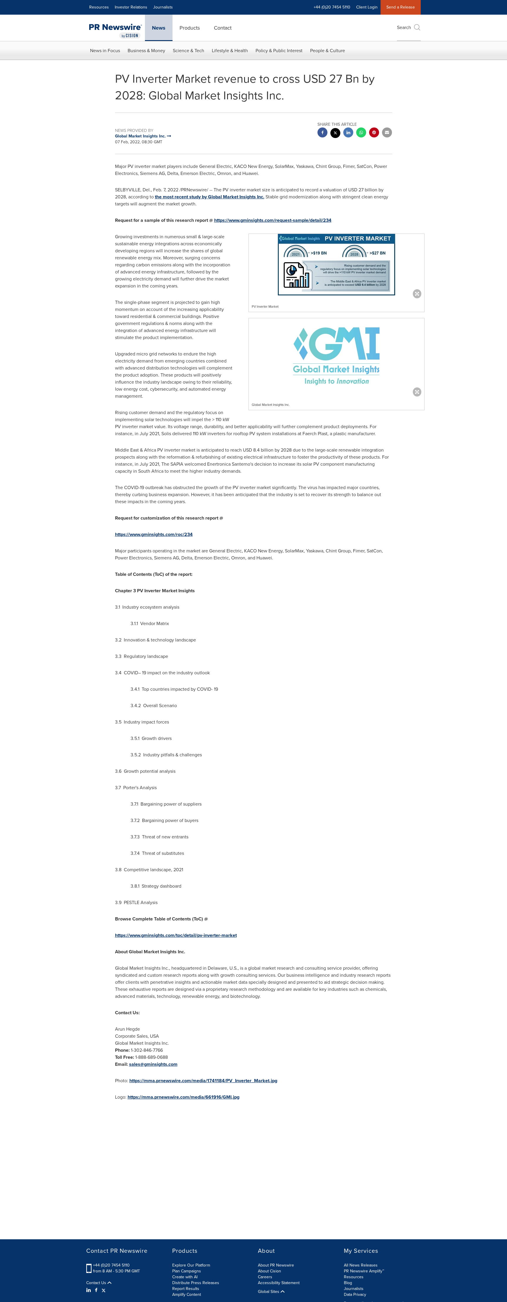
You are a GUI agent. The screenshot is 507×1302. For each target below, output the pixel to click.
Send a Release (400, 7)
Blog (348, 1283)
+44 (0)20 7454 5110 (111, 1265)
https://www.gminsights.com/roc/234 (154, 534)
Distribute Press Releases (195, 1283)
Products (190, 28)
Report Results (185, 1289)
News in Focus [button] (105, 50)
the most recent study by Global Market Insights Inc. (209, 196)
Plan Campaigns (186, 1271)
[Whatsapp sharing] (361, 133)
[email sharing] (387, 133)
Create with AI (184, 1277)
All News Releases (361, 1265)
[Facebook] (96, 1290)
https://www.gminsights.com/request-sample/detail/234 (273, 220)
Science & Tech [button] (188, 50)
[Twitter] (103, 1290)
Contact (222, 28)
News (158, 28)
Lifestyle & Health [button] (230, 50)
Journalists (163, 7)
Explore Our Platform (191, 1265)
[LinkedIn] (89, 1290)
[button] (336, 264)
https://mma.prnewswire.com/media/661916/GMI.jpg (183, 1097)
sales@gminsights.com (153, 1064)
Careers (265, 1277)
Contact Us (96, 1283)
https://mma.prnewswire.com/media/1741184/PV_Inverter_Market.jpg (203, 1080)
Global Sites (269, 1292)
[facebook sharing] (322, 133)
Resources (99, 7)
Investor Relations (131, 7)
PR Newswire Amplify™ (364, 1271)
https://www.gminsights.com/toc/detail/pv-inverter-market (176, 935)
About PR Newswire (276, 1265)
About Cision (269, 1271)
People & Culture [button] (327, 50)
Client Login (367, 7)
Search (404, 27)
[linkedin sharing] (348, 133)
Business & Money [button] (146, 50)
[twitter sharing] (335, 133)
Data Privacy (355, 1294)
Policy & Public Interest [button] (279, 50)
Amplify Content (186, 1294)
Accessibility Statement (279, 1283)
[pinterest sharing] (374, 133)
